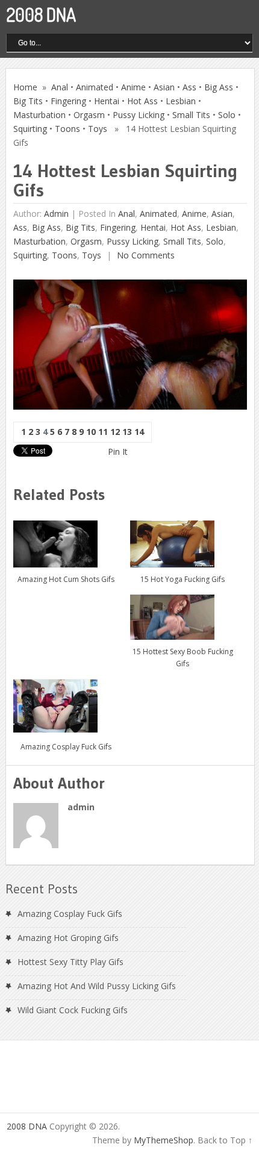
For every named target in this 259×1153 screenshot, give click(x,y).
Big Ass (218, 87)
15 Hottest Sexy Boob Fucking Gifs (183, 657)
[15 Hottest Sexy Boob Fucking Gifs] (183, 612)
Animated (94, 87)
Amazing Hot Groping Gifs (68, 937)
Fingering (68, 101)
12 (115, 431)
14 (139, 431)
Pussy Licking (138, 114)
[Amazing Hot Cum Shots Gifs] (66, 539)
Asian (164, 87)
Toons (67, 128)
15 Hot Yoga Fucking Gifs (182, 579)
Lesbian (181, 101)
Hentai (106, 101)
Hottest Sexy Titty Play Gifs (70, 961)
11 (103, 431)
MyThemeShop (163, 1140)
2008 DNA (41, 14)
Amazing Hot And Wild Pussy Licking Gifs (96, 986)
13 (127, 431)
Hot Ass (142, 101)
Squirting (30, 128)
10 (91, 431)
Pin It (118, 451)
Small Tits (191, 114)
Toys (97, 128)
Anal (59, 87)
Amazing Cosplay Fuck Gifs (65, 747)
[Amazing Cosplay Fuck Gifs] (66, 703)
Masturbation (39, 114)
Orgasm (89, 114)
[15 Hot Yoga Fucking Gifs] (183, 539)
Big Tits (28, 101)
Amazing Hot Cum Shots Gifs (65, 579)
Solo (227, 114)
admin (56, 213)
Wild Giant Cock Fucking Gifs (72, 1010)
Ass (189, 87)
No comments (144, 255)
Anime (133, 87)
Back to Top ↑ (225, 1140)
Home (25, 87)
